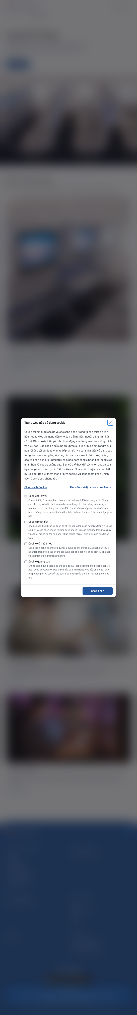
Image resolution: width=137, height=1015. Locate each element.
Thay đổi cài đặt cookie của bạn (89, 487)
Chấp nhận (97, 590)
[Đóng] (110, 422)
